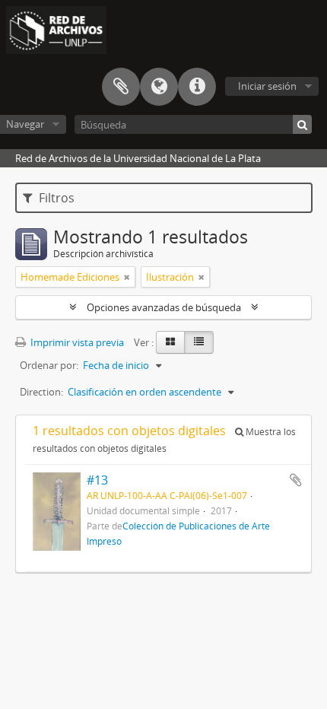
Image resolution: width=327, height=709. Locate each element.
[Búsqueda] (302, 124)
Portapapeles (121, 87)
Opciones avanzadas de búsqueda (163, 307)
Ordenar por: (49, 365)
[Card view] (170, 342)
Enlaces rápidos (197, 87)
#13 (97, 480)
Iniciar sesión (267, 86)
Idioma (159, 87)
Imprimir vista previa (76, 342)
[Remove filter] (127, 277)
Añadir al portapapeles (295, 480)
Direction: (41, 392)
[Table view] (199, 342)
